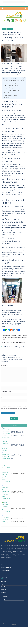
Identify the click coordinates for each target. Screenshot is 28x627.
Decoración (3, 581)
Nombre (3, 385)
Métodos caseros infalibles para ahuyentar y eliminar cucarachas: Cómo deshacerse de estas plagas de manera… (18, 433)
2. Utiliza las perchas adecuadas (12, 83)
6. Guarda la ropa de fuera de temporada (11, 91)
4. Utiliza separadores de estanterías (13, 87)
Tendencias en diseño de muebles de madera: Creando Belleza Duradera (18, 493)
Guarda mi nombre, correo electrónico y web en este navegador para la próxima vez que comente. (14, 407)
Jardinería (3, 592)
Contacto (3, 573)
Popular (15, 425)
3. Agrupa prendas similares (11, 85)
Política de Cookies (5, 570)
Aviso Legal (3, 564)
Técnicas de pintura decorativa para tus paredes (18, 474)
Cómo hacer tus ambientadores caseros (13, 342)
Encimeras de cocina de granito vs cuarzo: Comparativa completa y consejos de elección (15, 337)
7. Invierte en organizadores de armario (14, 94)
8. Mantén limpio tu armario (11, 95)
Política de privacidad (6, 567)
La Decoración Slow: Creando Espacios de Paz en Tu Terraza (18, 507)
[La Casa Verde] (2, 8)
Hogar (4, 28)
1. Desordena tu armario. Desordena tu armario (14, 81)
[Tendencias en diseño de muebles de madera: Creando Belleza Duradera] (6, 493)
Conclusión (6, 97)
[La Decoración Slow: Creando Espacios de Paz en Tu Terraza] (6, 508)
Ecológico (3, 589)
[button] (22, 78)
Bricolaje (3, 586)
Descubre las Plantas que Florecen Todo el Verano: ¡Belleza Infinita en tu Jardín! (17, 520)
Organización (9, 28)
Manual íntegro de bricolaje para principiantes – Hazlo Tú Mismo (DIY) (17, 446)
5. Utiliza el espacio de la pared (12, 88)
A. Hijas (4, 42)
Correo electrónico (6, 391)
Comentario (4, 365)
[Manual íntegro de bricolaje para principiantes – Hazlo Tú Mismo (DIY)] (6, 446)
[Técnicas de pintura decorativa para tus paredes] (6, 474)
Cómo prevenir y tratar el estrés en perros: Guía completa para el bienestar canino (17, 456)
